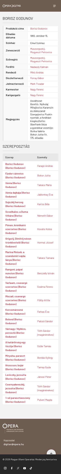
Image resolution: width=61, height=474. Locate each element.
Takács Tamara (45, 257)
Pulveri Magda (44, 399)
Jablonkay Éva (45, 194)
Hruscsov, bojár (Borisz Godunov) (15, 367)
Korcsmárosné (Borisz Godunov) (15, 311)
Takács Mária (44, 184)
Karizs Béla (43, 204)
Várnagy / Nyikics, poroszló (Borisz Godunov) (15, 332)
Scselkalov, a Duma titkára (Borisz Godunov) (16, 215)
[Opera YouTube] (24, 468)
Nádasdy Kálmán (39, 66)
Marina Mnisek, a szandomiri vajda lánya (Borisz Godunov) (15, 257)
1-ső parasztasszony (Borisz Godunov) (17, 399)
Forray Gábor (37, 78)
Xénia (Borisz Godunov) (13, 184)
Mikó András (37, 72)
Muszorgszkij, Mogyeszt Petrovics (41, 50)
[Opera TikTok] (31, 468)
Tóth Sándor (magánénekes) (45, 332)
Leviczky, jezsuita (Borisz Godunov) (15, 376)
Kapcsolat (14, 442)
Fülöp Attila (43, 300)
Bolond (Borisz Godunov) (13, 321)
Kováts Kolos (44, 229)
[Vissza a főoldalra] (13, 428)
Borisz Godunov (38, 28)
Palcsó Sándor (45, 321)
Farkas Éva (43, 311)
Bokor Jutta (43, 175)
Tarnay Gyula (44, 367)
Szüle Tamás (44, 346)
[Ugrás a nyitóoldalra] (12, 6)
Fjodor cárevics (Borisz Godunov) (15, 175)
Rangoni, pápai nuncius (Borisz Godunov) (14, 273)
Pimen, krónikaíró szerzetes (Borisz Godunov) (15, 229)
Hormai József (45, 242)
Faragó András (45, 165)
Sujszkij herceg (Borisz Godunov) (15, 204)
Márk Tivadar (37, 83)
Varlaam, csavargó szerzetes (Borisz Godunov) (16, 286)
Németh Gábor (45, 215)
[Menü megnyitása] (54, 6)
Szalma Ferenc (45, 286)
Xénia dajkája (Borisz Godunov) (17, 194)
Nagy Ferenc (37, 89)
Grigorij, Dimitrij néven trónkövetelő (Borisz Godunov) (18, 242)
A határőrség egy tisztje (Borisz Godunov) (15, 346)
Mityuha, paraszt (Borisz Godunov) (15, 357)
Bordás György (45, 357)
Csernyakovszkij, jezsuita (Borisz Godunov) (15, 388)
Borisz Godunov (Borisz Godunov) (15, 165)
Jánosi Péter (44, 376)
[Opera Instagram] (5, 468)
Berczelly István (45, 273)
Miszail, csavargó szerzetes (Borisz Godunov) (15, 300)
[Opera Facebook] (11, 468)
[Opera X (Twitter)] (18, 468)
